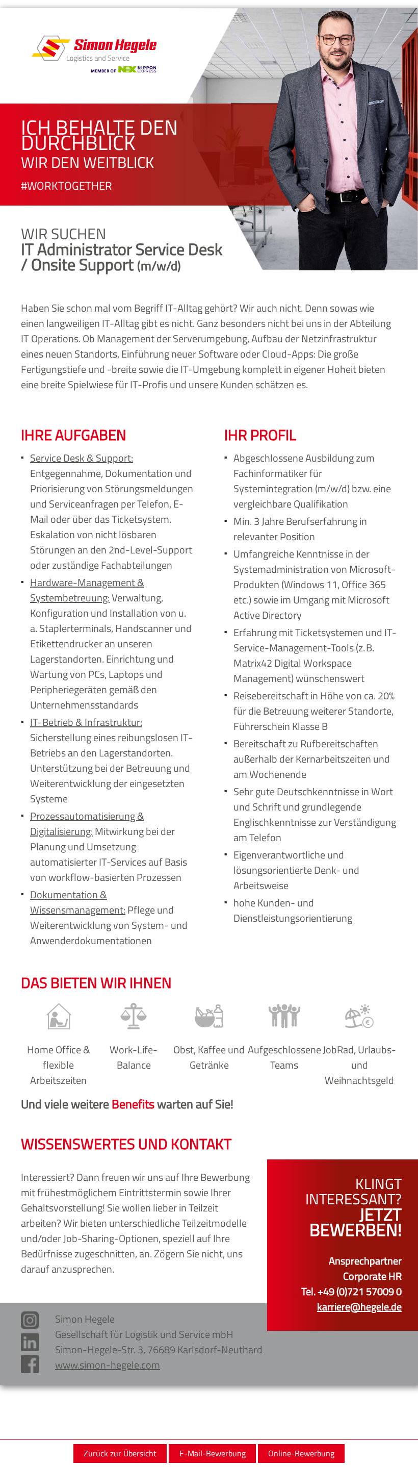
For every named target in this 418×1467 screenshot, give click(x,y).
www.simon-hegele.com (107, 1365)
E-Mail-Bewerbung (212, 1453)
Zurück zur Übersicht (120, 1453)
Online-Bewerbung (301, 1453)
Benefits (133, 1104)
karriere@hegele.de (359, 1306)
